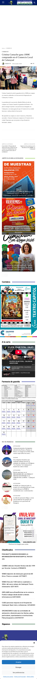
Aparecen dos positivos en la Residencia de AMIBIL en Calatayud (27, 147)
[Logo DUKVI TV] (10, 2)
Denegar (18, 667)
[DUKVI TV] (3, 63)
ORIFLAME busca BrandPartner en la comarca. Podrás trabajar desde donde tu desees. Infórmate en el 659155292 (18, 594)
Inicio (3, 48)
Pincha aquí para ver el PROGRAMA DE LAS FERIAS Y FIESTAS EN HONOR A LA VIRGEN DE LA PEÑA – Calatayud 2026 (24, 476)
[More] (27, 135)
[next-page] (6, 275)
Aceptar (18, 662)
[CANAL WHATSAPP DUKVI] (18, 528)
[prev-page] (3, 275)
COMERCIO (9, 48)
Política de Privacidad (20, 676)
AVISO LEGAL (30, 676)
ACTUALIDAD (16, 446)
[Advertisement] (18, 25)
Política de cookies (8, 676)
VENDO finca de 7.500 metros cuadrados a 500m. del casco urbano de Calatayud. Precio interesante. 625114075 (17, 584)
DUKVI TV (8, 63)
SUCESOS (15, 457)
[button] (34, 643)
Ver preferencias (18, 672)
